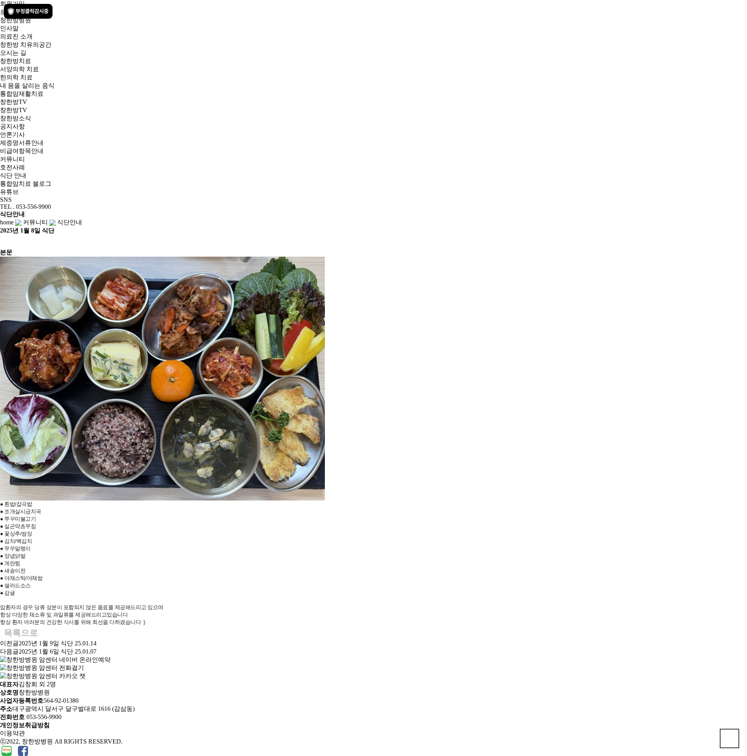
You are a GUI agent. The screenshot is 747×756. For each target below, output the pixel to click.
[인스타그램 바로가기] (17, 750)
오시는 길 (13, 52)
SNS (6, 199)
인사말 (9, 28)
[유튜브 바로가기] (14, 750)
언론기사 (12, 134)
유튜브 (9, 192)
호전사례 (12, 167)
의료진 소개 (16, 36)
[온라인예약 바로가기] (55, 659)
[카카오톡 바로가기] (15, 750)
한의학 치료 (16, 77)
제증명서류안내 (22, 142)
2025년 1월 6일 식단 (46, 651)
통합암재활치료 (22, 93)
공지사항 (12, 126)
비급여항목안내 (22, 151)
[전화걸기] (42, 667)
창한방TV (13, 110)
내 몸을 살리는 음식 (27, 85)
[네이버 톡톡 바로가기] (1, 750)
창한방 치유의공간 (25, 44)
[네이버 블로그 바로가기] (7, 750)
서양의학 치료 (19, 69)
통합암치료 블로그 (25, 183)
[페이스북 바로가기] (23, 750)
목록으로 (21, 633)
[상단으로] (729, 738)
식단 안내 (13, 175)
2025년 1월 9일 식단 (46, 643)
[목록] (4, 241)
